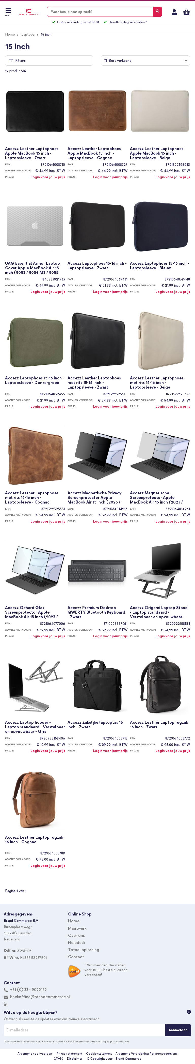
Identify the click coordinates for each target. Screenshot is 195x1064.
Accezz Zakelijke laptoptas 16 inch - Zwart (95, 725)
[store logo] (29, 12)
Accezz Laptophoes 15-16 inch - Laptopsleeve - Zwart (97, 266)
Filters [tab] (20, 60)
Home (10, 34)
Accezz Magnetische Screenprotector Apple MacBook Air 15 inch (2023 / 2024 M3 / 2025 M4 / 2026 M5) (159, 497)
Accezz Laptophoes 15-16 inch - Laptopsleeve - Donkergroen (34, 380)
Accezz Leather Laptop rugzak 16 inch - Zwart (159, 725)
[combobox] (104, 12)
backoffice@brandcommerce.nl (40, 996)
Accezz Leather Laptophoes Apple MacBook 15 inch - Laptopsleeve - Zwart (31, 153)
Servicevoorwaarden (85, 1041)
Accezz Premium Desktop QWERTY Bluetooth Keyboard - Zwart (96, 612)
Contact (76, 956)
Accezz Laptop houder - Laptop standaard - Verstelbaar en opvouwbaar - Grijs (35, 726)
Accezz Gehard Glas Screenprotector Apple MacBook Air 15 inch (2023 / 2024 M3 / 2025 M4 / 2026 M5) (34, 612)
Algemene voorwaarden (35, 1054)
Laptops (27, 34)
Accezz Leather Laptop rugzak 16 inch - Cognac (34, 840)
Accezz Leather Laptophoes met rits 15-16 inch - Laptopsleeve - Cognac (31, 497)
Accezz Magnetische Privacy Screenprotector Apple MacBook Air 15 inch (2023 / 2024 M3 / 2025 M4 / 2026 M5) (97, 497)
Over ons (76, 935)
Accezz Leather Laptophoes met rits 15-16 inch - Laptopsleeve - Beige (156, 382)
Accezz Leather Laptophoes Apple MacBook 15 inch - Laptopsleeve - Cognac (94, 153)
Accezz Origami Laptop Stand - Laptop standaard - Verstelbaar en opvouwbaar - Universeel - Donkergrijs (159, 612)
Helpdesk (76, 942)
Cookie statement (99, 1054)
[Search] (157, 12)
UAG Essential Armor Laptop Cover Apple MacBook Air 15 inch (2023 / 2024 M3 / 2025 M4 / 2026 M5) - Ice (32, 267)
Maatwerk (77, 928)
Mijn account (174, 12)
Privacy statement (69, 1054)
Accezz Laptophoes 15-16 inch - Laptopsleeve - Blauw (159, 266)
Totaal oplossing (83, 949)
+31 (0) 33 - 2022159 (28, 989)
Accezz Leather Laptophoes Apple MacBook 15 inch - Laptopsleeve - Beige (156, 153)
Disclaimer (74, 1059)
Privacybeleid (60, 1041)
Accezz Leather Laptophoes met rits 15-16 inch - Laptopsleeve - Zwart (94, 382)
